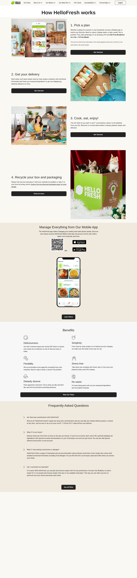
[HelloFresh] (15, 2)
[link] (68, 317)
